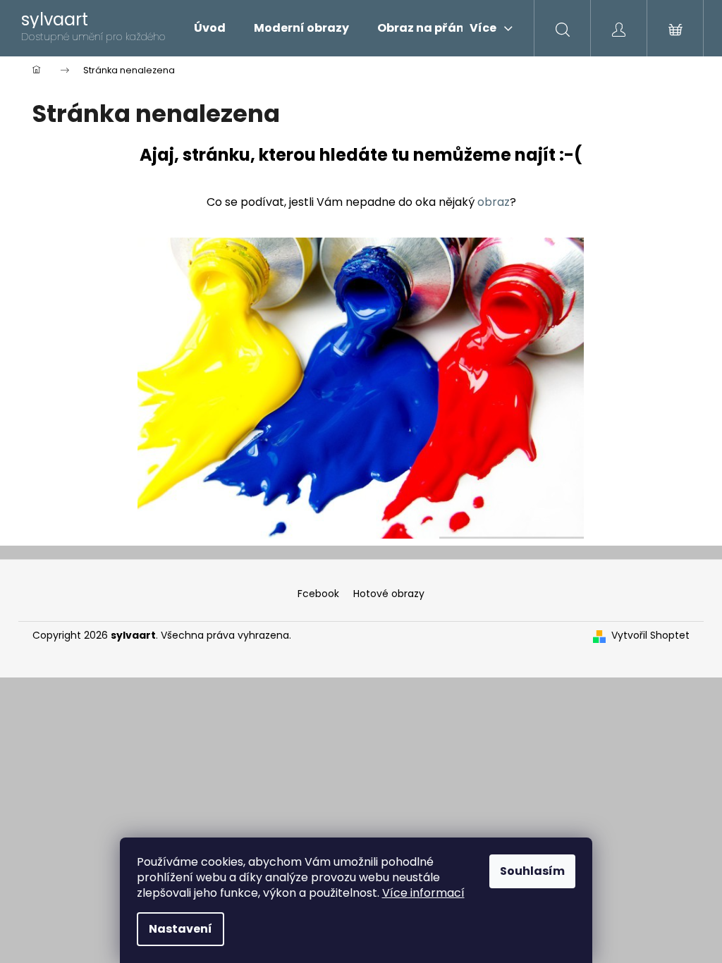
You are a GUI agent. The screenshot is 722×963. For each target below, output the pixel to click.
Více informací (423, 893)
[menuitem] (210, 28)
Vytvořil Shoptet (650, 635)
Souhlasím (532, 871)
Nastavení (180, 929)
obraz (493, 202)
